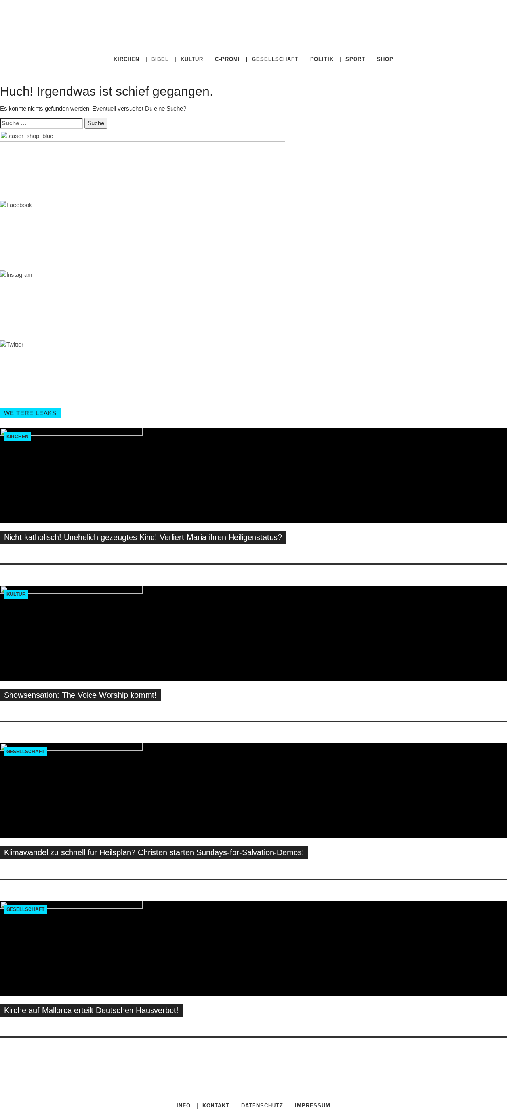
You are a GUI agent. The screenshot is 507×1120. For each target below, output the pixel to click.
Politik (322, 59)
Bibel (160, 59)
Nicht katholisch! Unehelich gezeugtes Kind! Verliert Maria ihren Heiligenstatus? (143, 537)
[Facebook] (340, 16)
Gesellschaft (275, 59)
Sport (355, 59)
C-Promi (227, 59)
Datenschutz (262, 1106)
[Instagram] (351, 16)
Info (184, 1106)
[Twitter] (346, 16)
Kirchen (126, 59)
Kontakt (215, 1106)
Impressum (312, 1106)
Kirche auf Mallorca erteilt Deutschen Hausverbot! (91, 1010)
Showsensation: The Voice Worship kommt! (80, 695)
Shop (385, 59)
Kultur (192, 59)
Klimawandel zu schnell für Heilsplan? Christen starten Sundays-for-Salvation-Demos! (154, 852)
